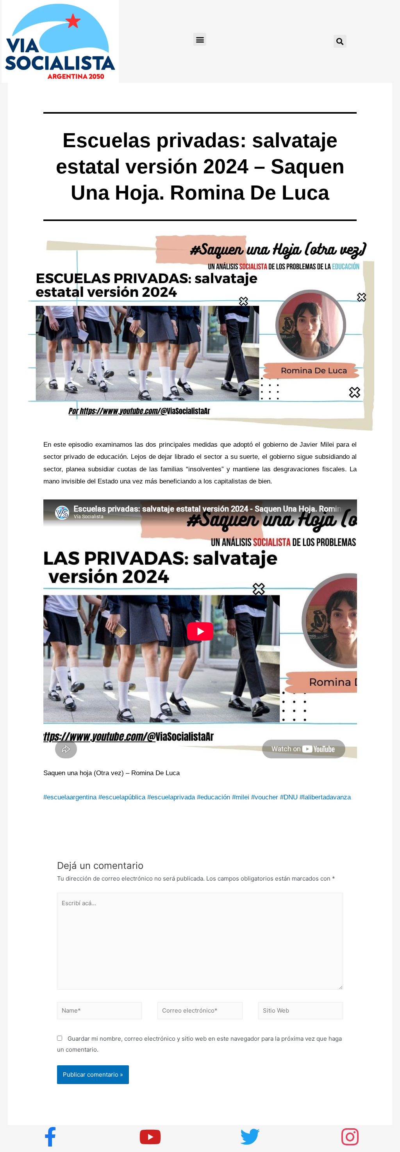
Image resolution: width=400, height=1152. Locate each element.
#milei (240, 797)
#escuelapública (121, 797)
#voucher (264, 797)
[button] (199, 39)
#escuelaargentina (69, 797)
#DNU (289, 797)
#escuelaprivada (171, 797)
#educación (213, 797)
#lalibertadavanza (325, 797)
